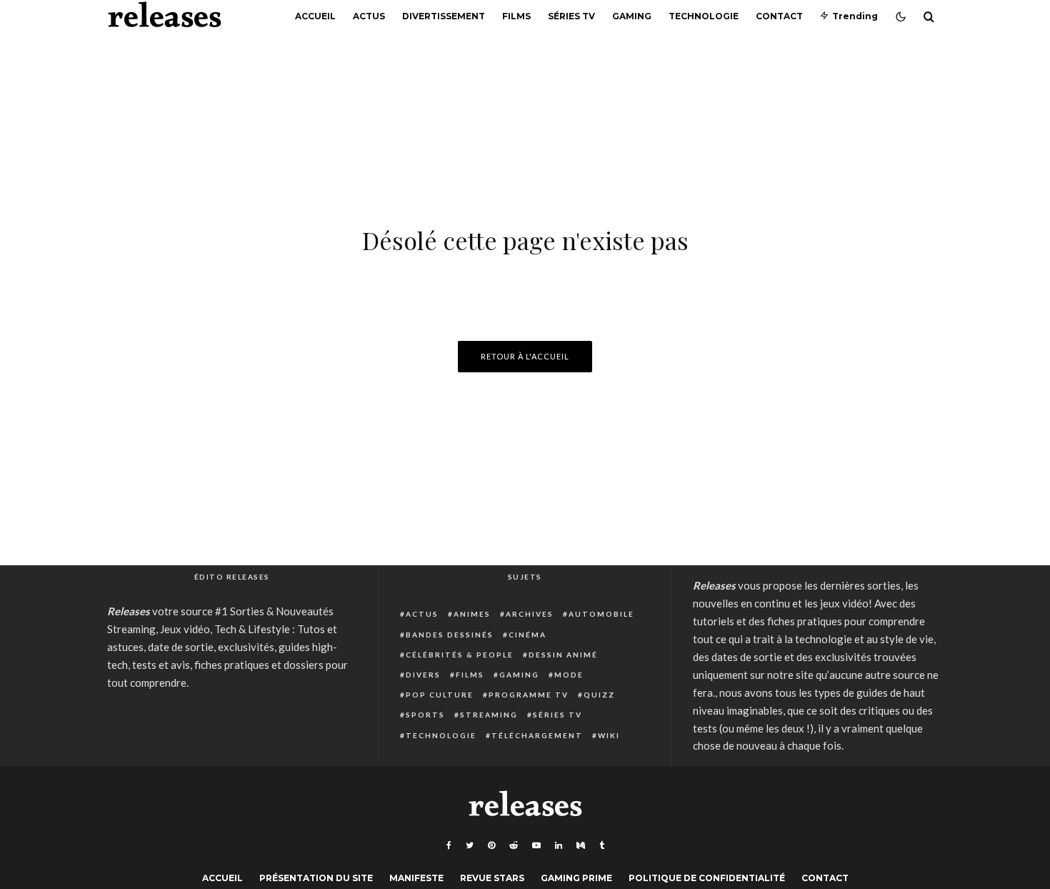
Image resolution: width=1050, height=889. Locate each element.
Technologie (704, 16)
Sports (425, 714)
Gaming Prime (576, 878)
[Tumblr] (601, 845)
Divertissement (443, 16)
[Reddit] (513, 845)
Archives (530, 614)
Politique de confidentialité (707, 878)
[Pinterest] (491, 845)
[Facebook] (449, 845)
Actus (369, 16)
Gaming (631, 16)
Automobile (601, 614)
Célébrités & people (460, 654)
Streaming (489, 714)
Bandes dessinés (450, 634)
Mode (569, 674)
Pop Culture (440, 694)
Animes (472, 614)
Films (516, 16)
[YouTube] (536, 845)
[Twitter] (470, 845)
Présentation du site (316, 878)
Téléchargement (537, 735)
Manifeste (416, 878)
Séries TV (571, 16)
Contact (779, 16)
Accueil (315, 16)
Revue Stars (492, 878)
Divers (423, 674)
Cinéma (527, 634)
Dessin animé (563, 654)
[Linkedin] (558, 845)
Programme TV (529, 694)
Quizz (599, 694)
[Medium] (580, 845)
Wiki (609, 735)
